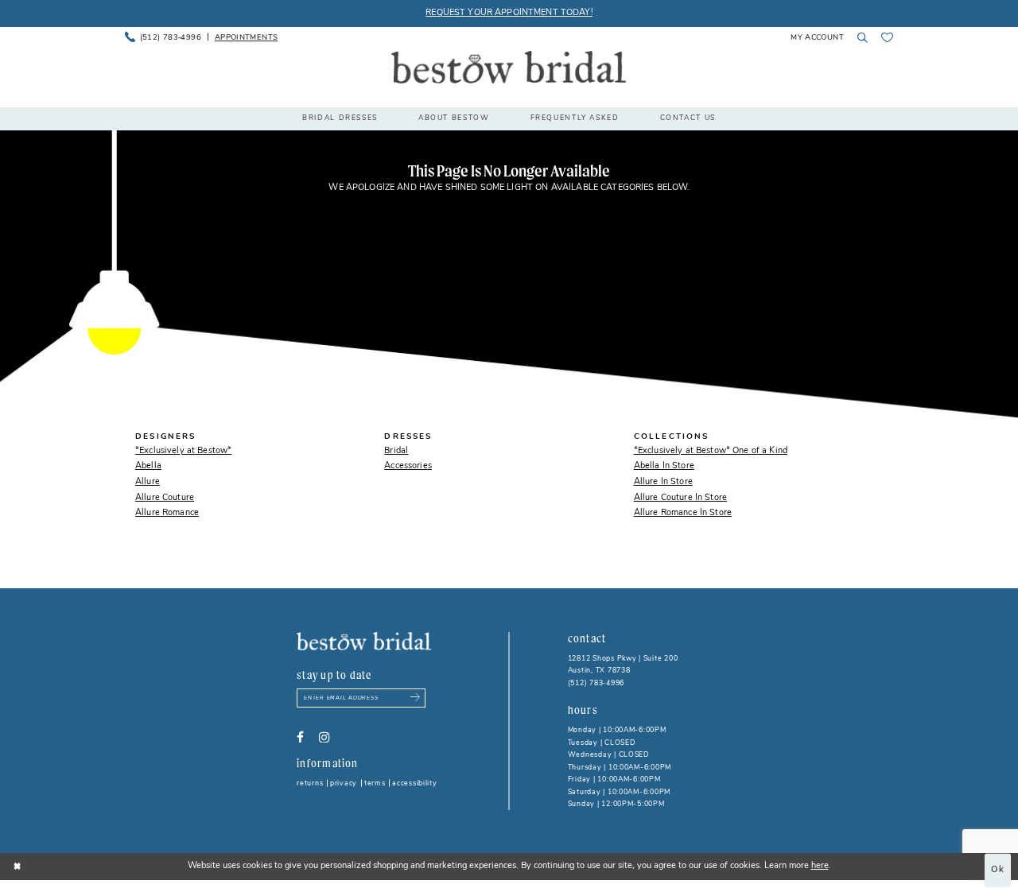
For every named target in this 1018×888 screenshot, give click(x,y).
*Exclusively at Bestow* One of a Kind (710, 451)
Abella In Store (664, 466)
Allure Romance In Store (683, 513)
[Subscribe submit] (415, 698)
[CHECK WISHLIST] (887, 37)
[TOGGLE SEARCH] (862, 38)
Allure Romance (167, 513)
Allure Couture (164, 498)
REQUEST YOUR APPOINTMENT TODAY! (509, 13)
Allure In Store (663, 482)
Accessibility (414, 783)
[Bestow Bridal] (508, 67)
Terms (375, 783)
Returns (310, 783)
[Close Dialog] (17, 866)
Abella (148, 466)
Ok (998, 870)
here (820, 866)
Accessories (408, 466)
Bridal (396, 451)
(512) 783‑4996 (596, 683)
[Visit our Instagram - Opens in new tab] (324, 738)
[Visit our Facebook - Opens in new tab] (300, 738)
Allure (147, 482)
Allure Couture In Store (680, 498)
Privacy (343, 783)
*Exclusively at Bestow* (183, 451)
